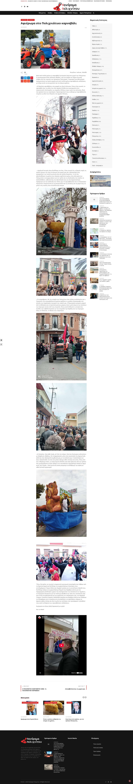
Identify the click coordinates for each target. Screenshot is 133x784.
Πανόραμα (95, 114)
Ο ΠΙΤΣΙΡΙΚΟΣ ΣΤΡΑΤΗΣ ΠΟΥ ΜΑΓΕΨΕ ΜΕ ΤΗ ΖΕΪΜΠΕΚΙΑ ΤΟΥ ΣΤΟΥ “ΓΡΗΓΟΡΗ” (105, 256)
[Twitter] (25, 77)
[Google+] (22, 81)
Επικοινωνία (96, 760)
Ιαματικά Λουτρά (96, 81)
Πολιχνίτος (95, 136)
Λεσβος (69, 702)
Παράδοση (95, 118)
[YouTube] (27, 6)
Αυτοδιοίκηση (96, 37)
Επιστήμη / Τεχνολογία (98, 73)
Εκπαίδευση (95, 62)
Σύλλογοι (94, 143)
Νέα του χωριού (96, 103)
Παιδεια (74, 702)
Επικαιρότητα (95, 70)
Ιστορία (94, 84)
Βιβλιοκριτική (96, 40)
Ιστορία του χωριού (97, 88)
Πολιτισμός (95, 129)
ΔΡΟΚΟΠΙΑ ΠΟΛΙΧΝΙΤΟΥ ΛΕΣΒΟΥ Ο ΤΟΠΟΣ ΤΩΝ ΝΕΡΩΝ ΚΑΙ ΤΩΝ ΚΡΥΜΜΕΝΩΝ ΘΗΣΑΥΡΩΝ (105, 223)
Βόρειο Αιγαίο (96, 44)
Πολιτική (94, 125)
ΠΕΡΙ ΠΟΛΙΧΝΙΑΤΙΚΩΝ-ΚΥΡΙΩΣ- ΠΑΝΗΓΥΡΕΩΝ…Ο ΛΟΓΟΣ (105, 264)
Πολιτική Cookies (98, 752)
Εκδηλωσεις (24, 20)
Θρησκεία (94, 77)
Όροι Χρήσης (97, 756)
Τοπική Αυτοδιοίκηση (98, 158)
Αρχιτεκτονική (96, 33)
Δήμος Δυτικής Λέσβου (98, 48)
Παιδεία (94, 110)
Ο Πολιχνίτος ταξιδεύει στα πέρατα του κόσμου (105, 230)
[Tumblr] (31, 81)
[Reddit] (25, 81)
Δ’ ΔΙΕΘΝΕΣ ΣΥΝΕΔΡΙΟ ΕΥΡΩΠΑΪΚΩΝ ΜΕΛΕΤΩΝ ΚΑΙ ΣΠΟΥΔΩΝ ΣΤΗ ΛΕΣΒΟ (105, 289)
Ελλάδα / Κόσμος (96, 66)
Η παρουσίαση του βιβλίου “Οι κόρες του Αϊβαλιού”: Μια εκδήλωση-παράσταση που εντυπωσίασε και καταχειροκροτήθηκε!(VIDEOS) (105, 212)
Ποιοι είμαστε (97, 749)
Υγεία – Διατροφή (96, 165)
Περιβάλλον (95, 121)
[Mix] (28, 81)
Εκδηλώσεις (95, 59)
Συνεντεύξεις (95, 147)
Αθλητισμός (95, 29)
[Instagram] (24, 6)
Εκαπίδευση (95, 55)
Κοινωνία (94, 92)
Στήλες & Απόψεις (97, 140)
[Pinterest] (31, 77)
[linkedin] (28, 77)
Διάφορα (94, 51)
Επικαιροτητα (48, 702)
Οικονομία (95, 107)
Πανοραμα (80, 702)
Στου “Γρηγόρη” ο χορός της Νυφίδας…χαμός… (105, 280)
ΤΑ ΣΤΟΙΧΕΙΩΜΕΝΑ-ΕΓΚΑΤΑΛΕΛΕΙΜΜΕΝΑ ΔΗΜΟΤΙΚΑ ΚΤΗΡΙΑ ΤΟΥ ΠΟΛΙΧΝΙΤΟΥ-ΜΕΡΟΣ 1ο (105, 201)
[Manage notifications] (130, 781)
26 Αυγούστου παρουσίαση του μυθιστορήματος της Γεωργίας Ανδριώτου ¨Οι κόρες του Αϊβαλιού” (105, 272)
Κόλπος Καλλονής (96, 95)
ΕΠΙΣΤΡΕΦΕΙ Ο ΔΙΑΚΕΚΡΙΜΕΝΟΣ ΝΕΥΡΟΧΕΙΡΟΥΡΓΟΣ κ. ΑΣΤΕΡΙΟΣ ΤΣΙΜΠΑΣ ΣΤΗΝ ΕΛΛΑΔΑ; (104, 247)
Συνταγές (94, 151)
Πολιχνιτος (31, 20)
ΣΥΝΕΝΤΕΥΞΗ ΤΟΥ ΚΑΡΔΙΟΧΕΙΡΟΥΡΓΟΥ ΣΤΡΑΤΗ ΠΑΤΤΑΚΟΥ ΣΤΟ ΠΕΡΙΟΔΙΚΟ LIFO (105, 297)
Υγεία (93, 162)
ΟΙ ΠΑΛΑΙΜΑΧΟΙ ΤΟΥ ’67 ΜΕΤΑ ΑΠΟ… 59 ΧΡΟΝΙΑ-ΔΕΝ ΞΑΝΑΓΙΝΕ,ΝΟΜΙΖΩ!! (46, 1)
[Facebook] (22, 6)
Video (93, 26)
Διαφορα (25, 702)
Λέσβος (94, 99)
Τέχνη (93, 154)
